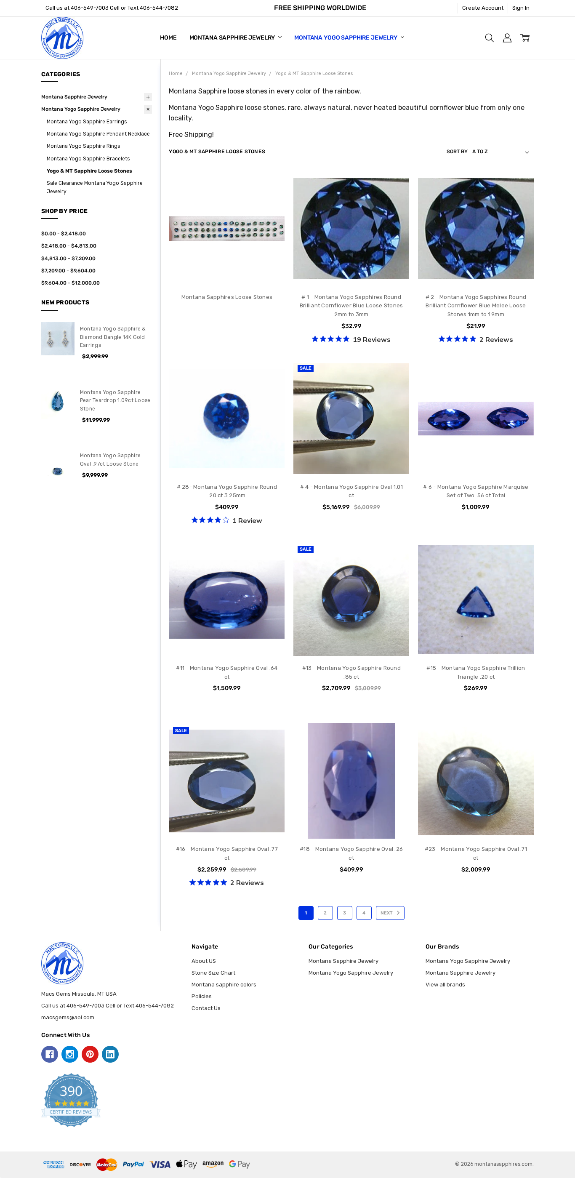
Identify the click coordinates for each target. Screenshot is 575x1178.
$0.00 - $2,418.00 (63, 234)
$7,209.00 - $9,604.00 (68, 271)
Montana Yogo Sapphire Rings (83, 146)
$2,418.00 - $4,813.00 (68, 246)
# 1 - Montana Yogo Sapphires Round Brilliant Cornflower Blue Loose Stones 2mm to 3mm (351, 306)
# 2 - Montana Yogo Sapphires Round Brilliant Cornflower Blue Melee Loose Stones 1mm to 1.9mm (476, 306)
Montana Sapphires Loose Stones (227, 297)
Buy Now (226, 460)
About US (204, 961)
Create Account (482, 8)
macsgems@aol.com (67, 1017)
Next (387, 913)
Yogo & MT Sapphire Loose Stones (89, 171)
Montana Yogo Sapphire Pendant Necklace (98, 134)
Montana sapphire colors (224, 984)
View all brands (445, 984)
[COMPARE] (270, 197)
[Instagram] (69, 1054)
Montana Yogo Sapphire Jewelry (346, 37)
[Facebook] (49, 1054)
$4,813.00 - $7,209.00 (68, 258)
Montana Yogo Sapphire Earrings (87, 122)
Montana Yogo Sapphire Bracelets (88, 159)
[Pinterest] (90, 1054)
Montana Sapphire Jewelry (233, 37)
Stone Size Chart (213, 973)
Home (168, 37)
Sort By (457, 152)
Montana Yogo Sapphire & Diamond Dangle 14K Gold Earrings (113, 337)
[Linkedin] (110, 1054)
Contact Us (206, 1008)
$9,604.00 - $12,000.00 (70, 283)
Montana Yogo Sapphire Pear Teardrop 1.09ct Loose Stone (115, 400)
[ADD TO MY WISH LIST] (270, 210)
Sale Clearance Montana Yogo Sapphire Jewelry (95, 187)
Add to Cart (227, 443)
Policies (202, 996)
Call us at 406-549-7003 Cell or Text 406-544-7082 (111, 8)
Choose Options (351, 270)
